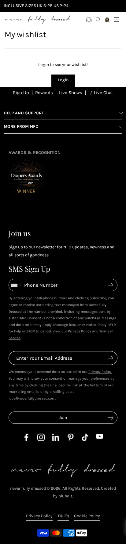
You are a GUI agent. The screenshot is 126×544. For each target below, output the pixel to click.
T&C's (63, 516)
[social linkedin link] (55, 439)
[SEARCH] (98, 19)
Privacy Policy (79, 331)
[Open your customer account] (89, 19)
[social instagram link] (41, 439)
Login (63, 79)
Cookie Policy (87, 516)
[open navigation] (116, 19)
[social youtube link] (99, 437)
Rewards (44, 92)
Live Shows (70, 92)
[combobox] (16, 285)
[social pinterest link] (70, 439)
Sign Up (21, 92)
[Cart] (107, 19)
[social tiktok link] (85, 439)
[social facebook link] (26, 439)
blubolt (65, 496)
